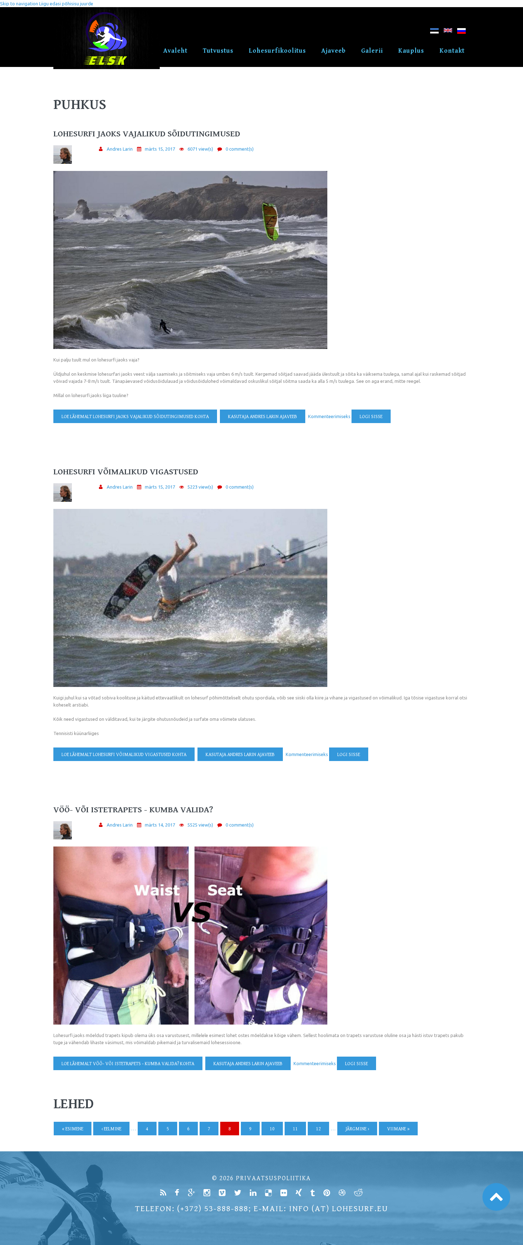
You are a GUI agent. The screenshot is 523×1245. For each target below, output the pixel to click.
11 (295, 1129)
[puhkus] (434, 32)
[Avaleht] (106, 10)
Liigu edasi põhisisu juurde (66, 3)
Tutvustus (218, 50)
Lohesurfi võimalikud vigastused (125, 472)
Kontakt (452, 50)
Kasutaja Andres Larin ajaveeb (262, 417)
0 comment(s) (240, 148)
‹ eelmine (111, 1129)
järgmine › (357, 1129)
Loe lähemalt (135, 417)
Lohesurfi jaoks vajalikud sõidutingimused (146, 134)
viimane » (398, 1129)
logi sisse (371, 417)
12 (318, 1129)
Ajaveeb (333, 50)
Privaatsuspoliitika (273, 1178)
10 (272, 1129)
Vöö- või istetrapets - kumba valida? (133, 810)
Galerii (372, 50)
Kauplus (411, 50)
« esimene (72, 1129)
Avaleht (175, 50)
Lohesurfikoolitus (277, 50)
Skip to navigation (19, 3)
